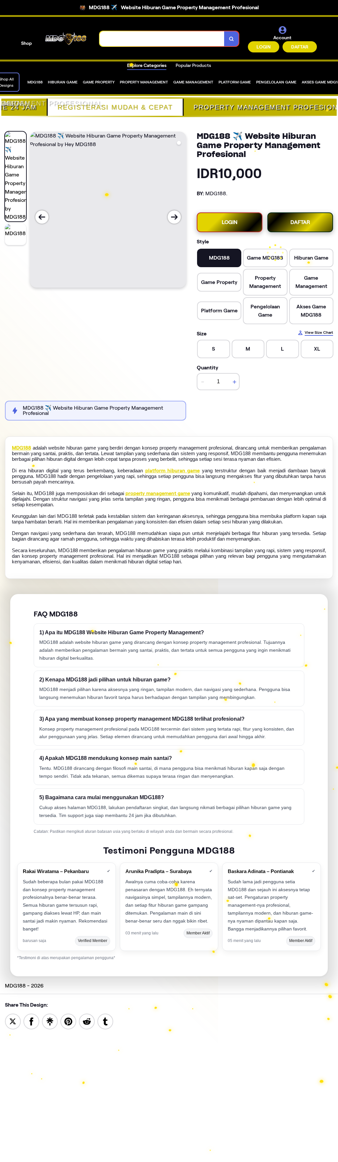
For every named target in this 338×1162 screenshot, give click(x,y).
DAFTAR (299, 46)
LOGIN (263, 46)
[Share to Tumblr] (105, 1021)
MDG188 (21, 448)
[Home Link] (65, 39)
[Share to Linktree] (50, 1021)
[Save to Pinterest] (68, 1021)
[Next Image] (174, 217)
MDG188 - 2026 (24, 986)
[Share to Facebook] (31, 1021)
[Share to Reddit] (87, 1021)
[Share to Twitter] (13, 1021)
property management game (157, 493)
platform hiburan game (172, 470)
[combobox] (162, 38)
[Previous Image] (42, 217)
